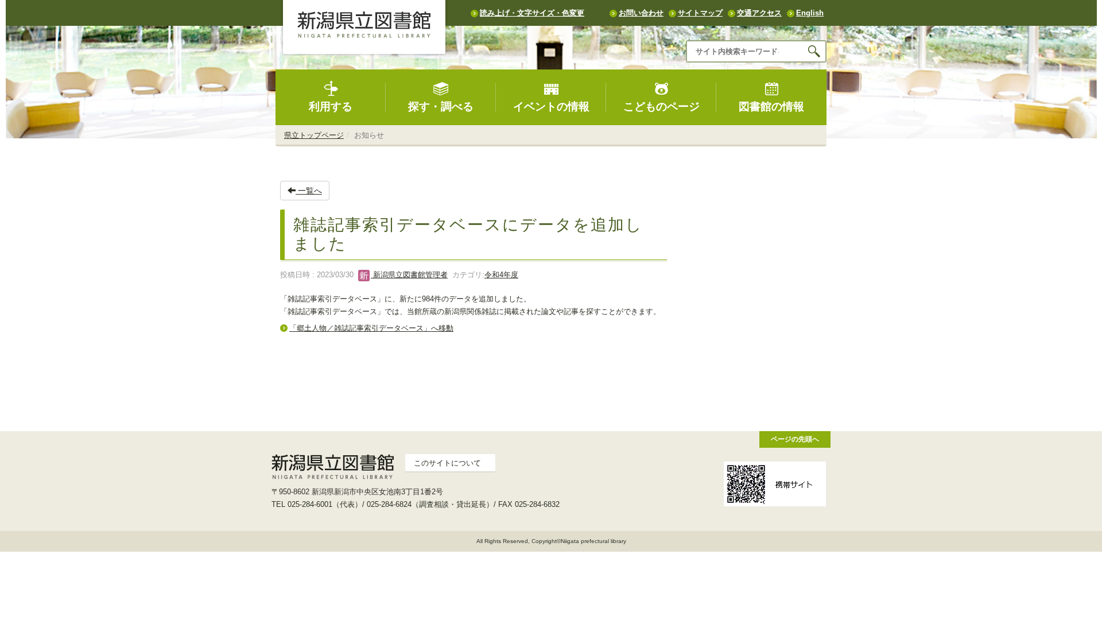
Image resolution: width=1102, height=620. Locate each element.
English (810, 13)
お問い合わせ (641, 13)
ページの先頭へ (795, 439)
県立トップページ (314, 135)
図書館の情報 (771, 106)
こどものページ (661, 106)
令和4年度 (501, 274)
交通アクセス (759, 13)
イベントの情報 (551, 106)
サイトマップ (700, 13)
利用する (330, 106)
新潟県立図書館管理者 (409, 274)
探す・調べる (441, 106)
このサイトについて (447, 463)
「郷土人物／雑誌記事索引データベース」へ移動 (371, 328)
